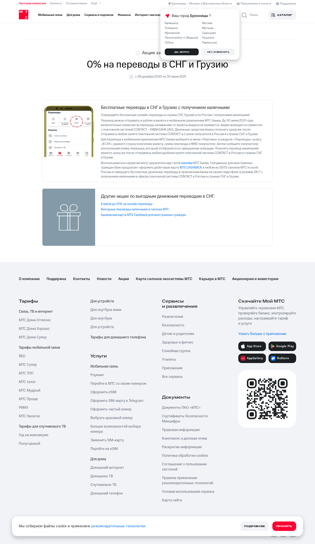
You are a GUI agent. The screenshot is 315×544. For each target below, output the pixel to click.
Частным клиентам (32, 3)
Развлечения (172, 316)
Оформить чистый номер (111, 409)
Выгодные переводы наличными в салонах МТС (135, 209)
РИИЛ (23, 407)
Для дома (98, 459)
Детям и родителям (178, 333)
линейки (187, 163)
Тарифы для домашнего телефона (118, 337)
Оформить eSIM (103, 392)
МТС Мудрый (29, 390)
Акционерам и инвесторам (255, 279)
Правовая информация (181, 429)
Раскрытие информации (182, 447)
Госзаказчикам (76, 3)
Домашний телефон (106, 493)
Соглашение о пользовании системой (184, 467)
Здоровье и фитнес (177, 342)
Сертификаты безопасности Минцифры (185, 419)
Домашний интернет (107, 467)
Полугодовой (29, 443)
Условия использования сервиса (188, 491)
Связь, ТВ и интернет (36, 311)
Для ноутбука (101, 318)
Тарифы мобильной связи (39, 347)
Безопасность (173, 325)
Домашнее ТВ (101, 476)
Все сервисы (172, 376)
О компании (29, 279)
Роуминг (97, 375)
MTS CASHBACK (191, 167)
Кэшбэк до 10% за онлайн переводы (126, 204)
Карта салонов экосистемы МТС (164, 279)
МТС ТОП (26, 373)
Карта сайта (172, 500)
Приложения (172, 368)
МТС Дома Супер (33, 337)
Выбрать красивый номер (111, 417)
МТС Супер (28, 364)
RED (22, 356)
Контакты (81, 279)
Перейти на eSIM (104, 448)
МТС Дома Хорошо (34, 328)
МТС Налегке (29, 416)
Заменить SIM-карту (107, 440)
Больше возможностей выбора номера (115, 429)
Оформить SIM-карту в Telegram (116, 400)
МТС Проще (28, 399)
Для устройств (102, 301)
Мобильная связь (104, 366)
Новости (104, 279)
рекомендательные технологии (118, 526)
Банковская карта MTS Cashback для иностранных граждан (143, 215)
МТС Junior (27, 381)
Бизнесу (56, 3)
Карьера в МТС (212, 279)
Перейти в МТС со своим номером (118, 383)
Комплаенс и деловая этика (184, 438)
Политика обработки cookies (185, 455)
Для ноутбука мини (105, 309)
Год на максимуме (33, 435)
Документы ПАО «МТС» (181, 407)
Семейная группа (176, 351)
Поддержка (56, 279)
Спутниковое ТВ (103, 484)
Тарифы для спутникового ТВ (42, 426)
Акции (123, 279)
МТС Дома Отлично (35, 320)
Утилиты (169, 359)
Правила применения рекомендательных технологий (187, 480)
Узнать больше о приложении (262, 333)
